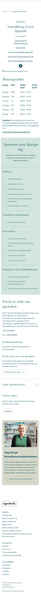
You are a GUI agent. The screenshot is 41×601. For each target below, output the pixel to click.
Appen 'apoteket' (9, 521)
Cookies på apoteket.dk (11, 555)
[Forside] (20, 504)
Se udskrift (7, 411)
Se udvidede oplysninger (12, 372)
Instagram (6, 568)
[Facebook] (20, 66)
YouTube (5, 574)
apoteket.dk (6, 11)
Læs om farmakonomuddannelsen (21, 479)
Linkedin (5, 571)
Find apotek (7, 515)
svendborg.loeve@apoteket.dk (20, 52)
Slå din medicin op (9, 518)
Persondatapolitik (9, 552)
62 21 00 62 (20, 48)
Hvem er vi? (7, 549)
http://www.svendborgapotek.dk (20, 56)
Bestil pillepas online (10, 527)
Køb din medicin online (11, 531)
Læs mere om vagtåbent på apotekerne (16, 132)
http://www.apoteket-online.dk (20, 61)
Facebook (6, 565)
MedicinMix (7, 524)
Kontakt (5, 546)
